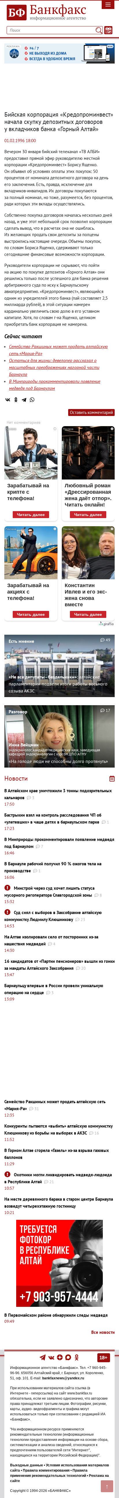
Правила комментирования (46, 1470)
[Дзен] (60, 1357)
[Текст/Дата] (108, 30)
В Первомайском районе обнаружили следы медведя (56, 1315)
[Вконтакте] (51, 1357)
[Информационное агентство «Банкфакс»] (44, 12)
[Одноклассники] (15, 399)
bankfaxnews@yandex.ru (63, 1378)
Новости (16, 778)
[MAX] (68, 1357)
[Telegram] (24, 399)
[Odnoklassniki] (77, 1357)
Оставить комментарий (91, 412)
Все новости (103, 1332)
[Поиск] (99, 30)
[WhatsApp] (32, 399)
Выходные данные (26, 1465)
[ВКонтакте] (7, 399)
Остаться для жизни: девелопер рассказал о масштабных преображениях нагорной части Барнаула (54, 367)
